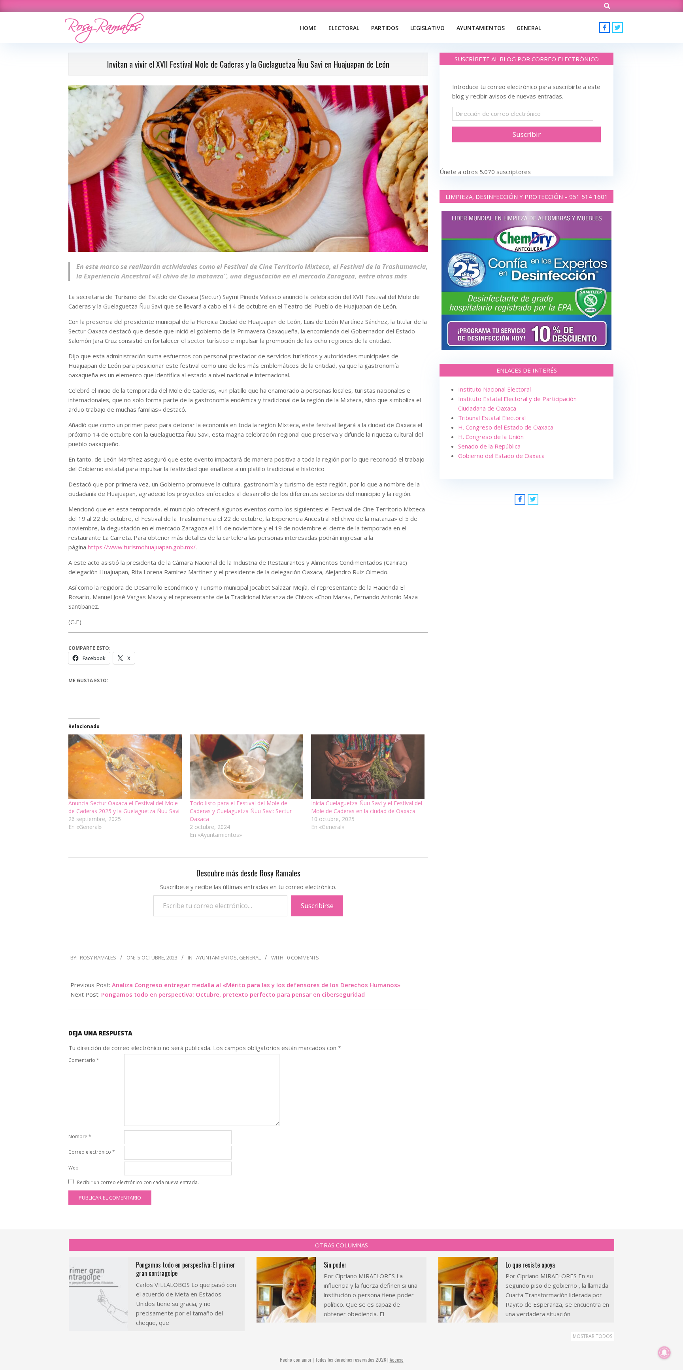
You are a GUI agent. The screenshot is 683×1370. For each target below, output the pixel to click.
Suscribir (527, 134)
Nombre (79, 1136)
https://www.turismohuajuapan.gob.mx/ (142, 547)
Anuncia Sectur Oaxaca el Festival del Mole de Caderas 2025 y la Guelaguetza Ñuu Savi (124, 807)
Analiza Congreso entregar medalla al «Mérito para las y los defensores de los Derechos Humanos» (256, 985)
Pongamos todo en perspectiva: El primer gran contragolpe (185, 1269)
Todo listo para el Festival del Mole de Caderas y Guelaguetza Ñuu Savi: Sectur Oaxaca (241, 811)
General (250, 957)
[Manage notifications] (664, 1352)
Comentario (83, 1060)
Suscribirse (317, 905)
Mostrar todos (592, 1336)
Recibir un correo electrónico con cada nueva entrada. (138, 1182)
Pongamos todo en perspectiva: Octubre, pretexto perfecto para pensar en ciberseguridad (233, 994)
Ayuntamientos (216, 957)
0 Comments (303, 957)
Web (73, 1167)
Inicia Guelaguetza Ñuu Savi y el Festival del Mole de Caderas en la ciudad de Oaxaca (366, 807)
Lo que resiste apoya (530, 1265)
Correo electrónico (91, 1152)
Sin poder (335, 1265)
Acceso (397, 1359)
